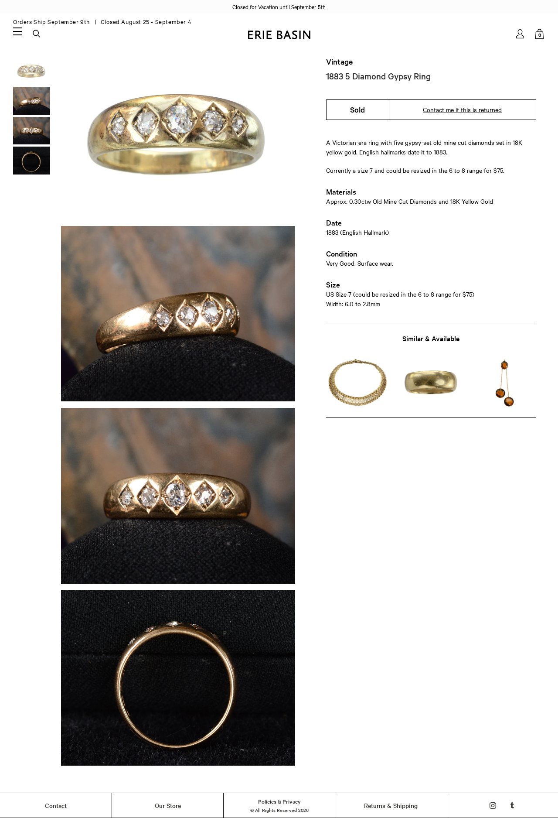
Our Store (168, 805)
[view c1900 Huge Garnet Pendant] (504, 383)
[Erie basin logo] (279, 33)
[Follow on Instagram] (493, 805)
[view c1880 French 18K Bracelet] (357, 383)
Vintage (339, 61)
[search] (37, 34)
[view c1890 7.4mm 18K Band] (431, 383)
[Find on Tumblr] (512, 805)
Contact (56, 805)
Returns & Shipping (391, 805)
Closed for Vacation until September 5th (279, 6)
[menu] (17, 31)
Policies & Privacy (279, 800)
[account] (520, 33)
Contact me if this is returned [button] (462, 109)
